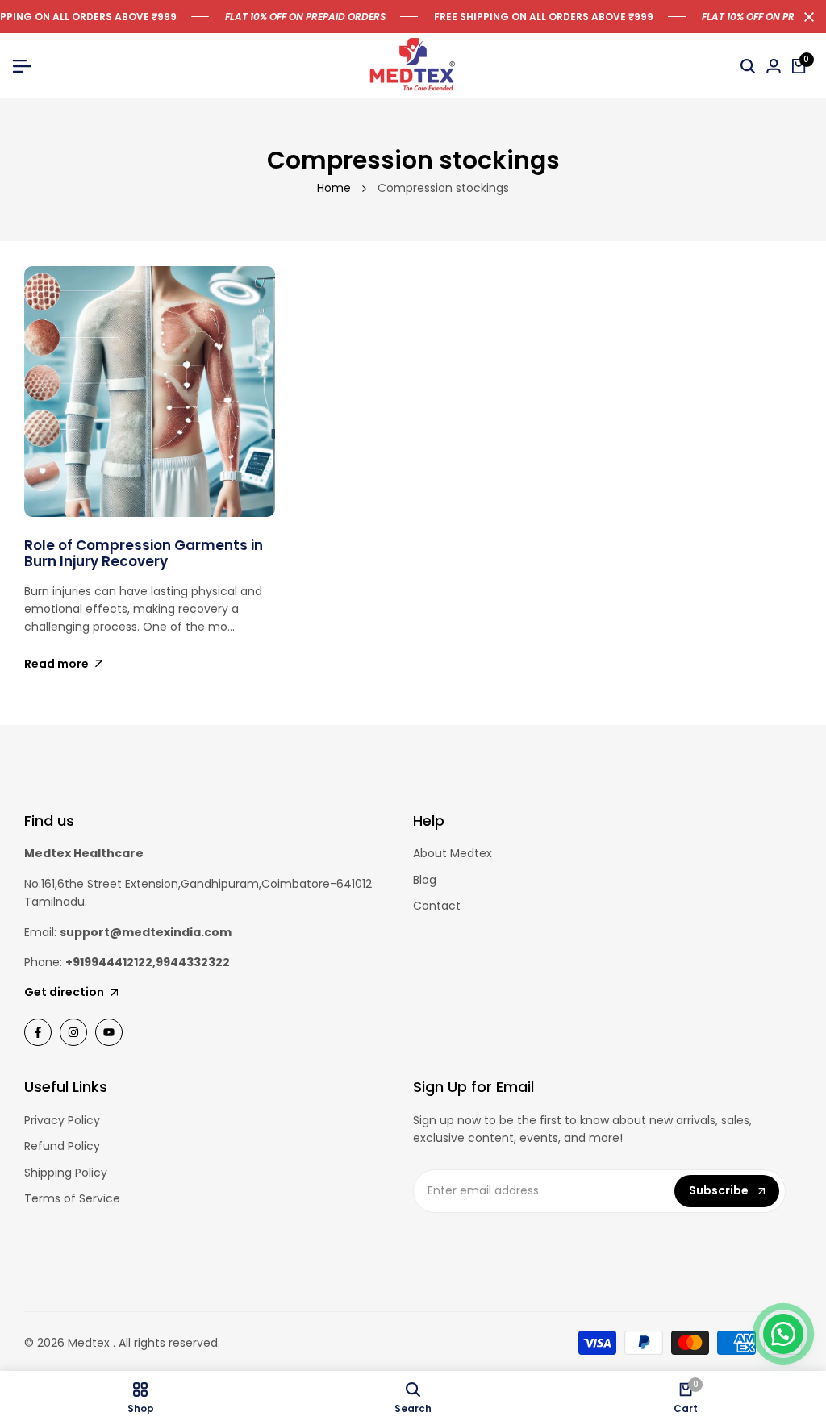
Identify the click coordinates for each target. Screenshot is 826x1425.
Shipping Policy (65, 1173)
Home (334, 188)
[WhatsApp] (783, 1334)
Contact (437, 906)
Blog (424, 880)
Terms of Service (72, 1198)
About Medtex (452, 853)
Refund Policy (62, 1146)
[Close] (806, 17)
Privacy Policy (62, 1120)
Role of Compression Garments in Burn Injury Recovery (143, 553)
